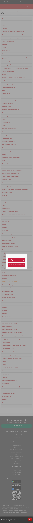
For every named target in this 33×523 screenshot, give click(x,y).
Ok (30, 520)
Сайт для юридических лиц (16, 265)
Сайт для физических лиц (17, 260)
